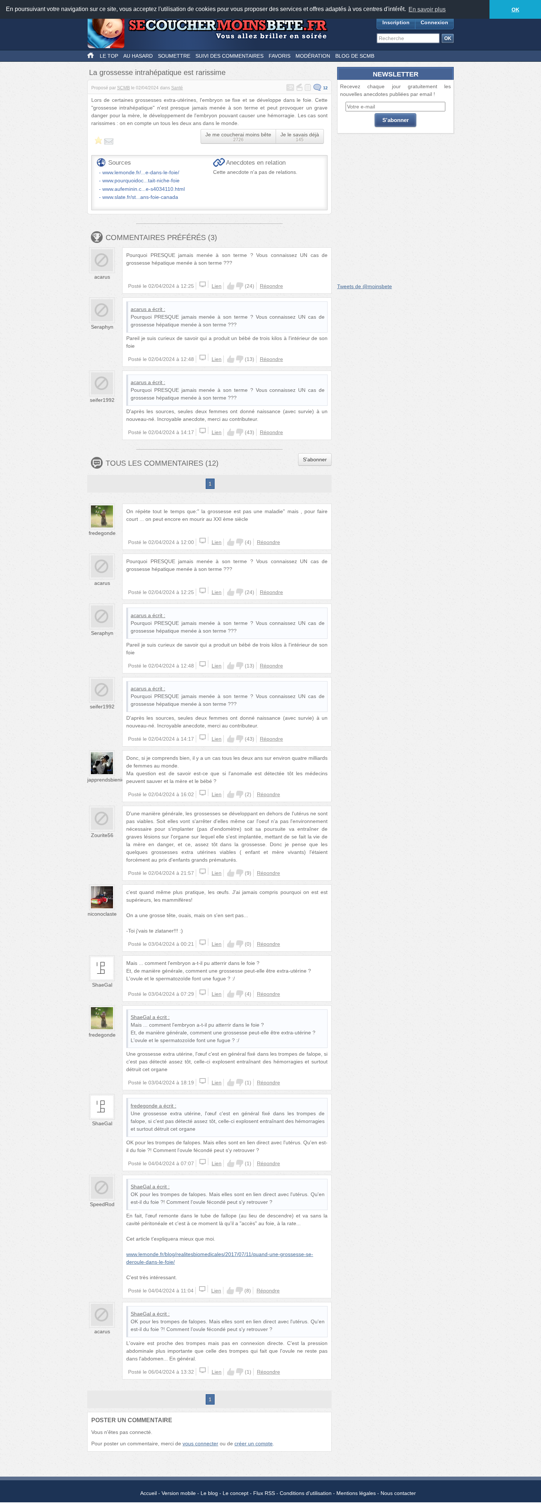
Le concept (235, 1493)
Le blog (209, 1493)
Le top (109, 56)
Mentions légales (356, 1493)
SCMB (123, 87)
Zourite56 (102, 835)
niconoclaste (102, 914)
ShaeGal (102, 985)
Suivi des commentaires (229, 56)
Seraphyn (102, 327)
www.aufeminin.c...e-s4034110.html (143, 189)
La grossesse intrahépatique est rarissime (157, 72)
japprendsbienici (106, 780)
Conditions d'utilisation (306, 1493)
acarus (102, 277)
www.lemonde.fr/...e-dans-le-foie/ (140, 172)
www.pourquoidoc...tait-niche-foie (141, 180)
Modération (313, 56)
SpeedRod (102, 1204)
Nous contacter (398, 1493)
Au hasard (138, 56)
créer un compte (253, 1443)
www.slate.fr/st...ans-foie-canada (140, 197)
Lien (217, 286)
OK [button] (515, 9)
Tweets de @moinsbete (364, 286)
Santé (177, 87)
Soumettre (174, 56)
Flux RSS (264, 1493)
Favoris (279, 56)
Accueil (148, 1493)
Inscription (396, 22)
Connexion (434, 22)
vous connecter (200, 1443)
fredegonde (102, 533)
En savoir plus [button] (427, 9)
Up (230, 286)
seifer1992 (102, 400)
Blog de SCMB (354, 56)
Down (239, 286)
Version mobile (179, 1493)
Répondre (271, 286)
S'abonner (315, 459)
